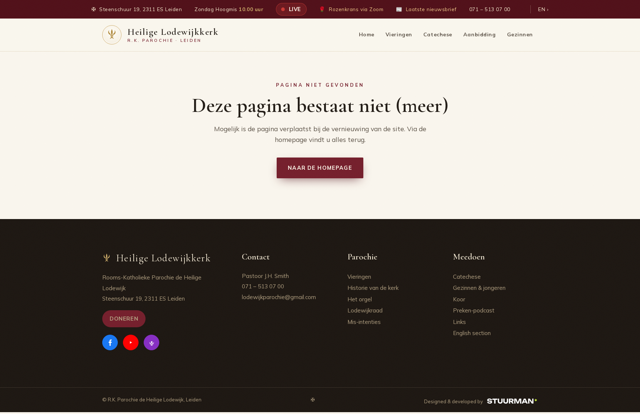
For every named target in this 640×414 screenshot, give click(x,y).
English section (472, 333)
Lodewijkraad (365, 310)
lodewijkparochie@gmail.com (279, 297)
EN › (543, 9)
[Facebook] (110, 342)
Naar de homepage (320, 167)
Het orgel (359, 299)
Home (366, 34)
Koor (459, 299)
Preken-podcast (473, 310)
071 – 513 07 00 (489, 9)
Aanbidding (479, 34)
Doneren (124, 318)
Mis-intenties (364, 321)
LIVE (294, 9)
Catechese (437, 34)
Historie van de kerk (373, 287)
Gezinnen (520, 34)
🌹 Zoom (351, 9)
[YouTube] (131, 342)
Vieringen (399, 34)
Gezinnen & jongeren (479, 287)
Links (459, 321)
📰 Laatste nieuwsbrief (426, 9)
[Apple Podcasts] (151, 342)
